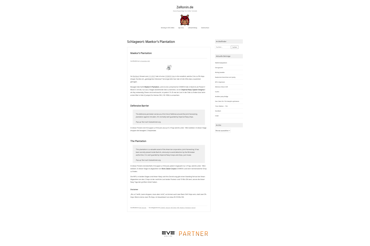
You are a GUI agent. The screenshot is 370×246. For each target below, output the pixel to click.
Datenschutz (205, 28)
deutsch (168, 208)
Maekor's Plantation (185, 208)
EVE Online (173, 208)
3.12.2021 (151, 76)
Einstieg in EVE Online (167, 28)
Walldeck (136, 76)
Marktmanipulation (221, 63)
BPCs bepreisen (220, 82)
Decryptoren (219, 67)
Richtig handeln (220, 72)
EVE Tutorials (142, 208)
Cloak (217, 116)
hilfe (178, 208)
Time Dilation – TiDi (221, 106)
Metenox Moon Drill (221, 87)
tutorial (193, 208)
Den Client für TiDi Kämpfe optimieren (227, 101)
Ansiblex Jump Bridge (221, 96)
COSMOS (162, 208)
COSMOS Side (170, 76)
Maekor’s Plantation (141, 53)
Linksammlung (192, 28)
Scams (217, 92)
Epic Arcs (181, 28)
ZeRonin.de (185, 7)
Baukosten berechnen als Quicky (225, 77)
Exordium (218, 111)
